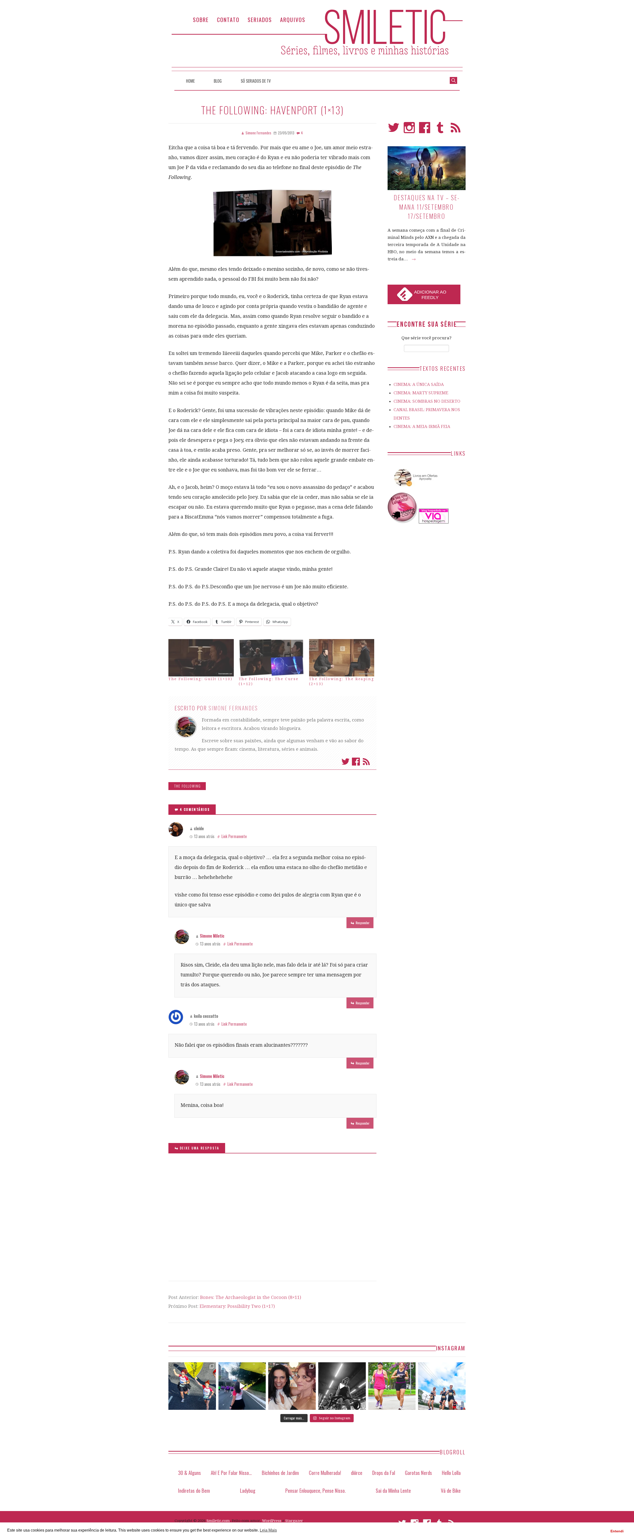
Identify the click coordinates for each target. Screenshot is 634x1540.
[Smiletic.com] (317, 40)
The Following (187, 786)
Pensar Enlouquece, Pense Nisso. (315, 1490)
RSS (455, 129)
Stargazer (294, 1520)
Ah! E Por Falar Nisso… (231, 1472)
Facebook (356, 762)
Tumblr (440, 129)
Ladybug (247, 1490)
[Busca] (453, 80)
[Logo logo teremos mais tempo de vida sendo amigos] (292, 1386)
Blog (218, 81)
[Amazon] (415, 488)
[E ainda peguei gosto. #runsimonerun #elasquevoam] (342, 1386)
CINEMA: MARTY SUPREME (421, 392)
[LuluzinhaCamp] (403, 522)
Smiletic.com (218, 1520)
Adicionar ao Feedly (430, 295)
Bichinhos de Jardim (280, 1472)
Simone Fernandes (233, 708)
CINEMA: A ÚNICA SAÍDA (419, 384)
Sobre (201, 19)
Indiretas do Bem (194, 1490)
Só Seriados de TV (256, 81)
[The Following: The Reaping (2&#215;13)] (341, 657)
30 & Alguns (189, 1472)
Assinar (366, 762)
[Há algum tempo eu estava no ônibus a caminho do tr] (192, 1386)
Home (190, 81)
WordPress (271, 1520)
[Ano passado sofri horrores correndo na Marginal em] (442, 1386)
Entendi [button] (617, 1531)
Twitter (345, 762)
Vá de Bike (451, 1490)
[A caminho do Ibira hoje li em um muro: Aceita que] (392, 1386)
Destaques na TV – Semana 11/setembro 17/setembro (426, 207)
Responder (363, 922)
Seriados (260, 19)
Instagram (409, 129)
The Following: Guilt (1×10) (200, 679)
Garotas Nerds (418, 1472)
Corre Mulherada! (325, 1472)
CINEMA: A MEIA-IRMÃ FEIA (422, 426)
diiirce (356, 1472)
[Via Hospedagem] (434, 522)
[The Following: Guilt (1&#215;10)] (201, 657)
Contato (228, 19)
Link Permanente (234, 836)
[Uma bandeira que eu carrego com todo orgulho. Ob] (242, 1386)
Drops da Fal (383, 1472)
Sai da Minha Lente (393, 1490)
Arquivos (292, 19)
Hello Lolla (451, 1472)
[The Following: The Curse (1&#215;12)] (271, 657)
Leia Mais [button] (268, 1530)
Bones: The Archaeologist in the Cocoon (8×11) (250, 1297)
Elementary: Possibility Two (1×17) (237, 1306)
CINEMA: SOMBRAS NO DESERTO (427, 401)
